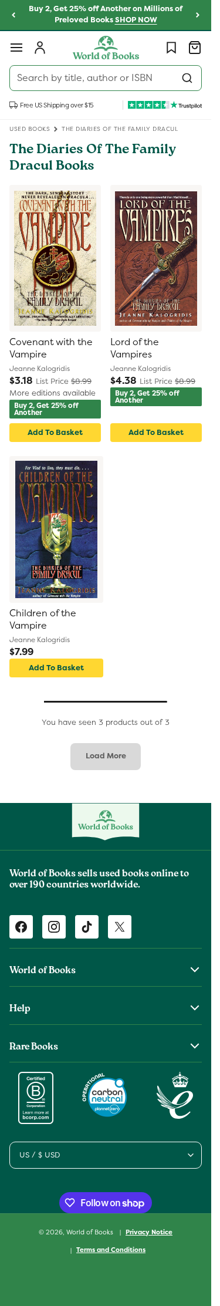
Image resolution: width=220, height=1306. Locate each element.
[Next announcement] (198, 15)
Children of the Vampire (42, 619)
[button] (16, 48)
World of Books (90, 1231)
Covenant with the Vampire (51, 348)
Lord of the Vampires (134, 348)
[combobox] (105, 78)
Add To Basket (55, 432)
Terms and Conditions (110, 1249)
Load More (106, 755)
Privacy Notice (149, 1232)
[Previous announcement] (13, 15)
